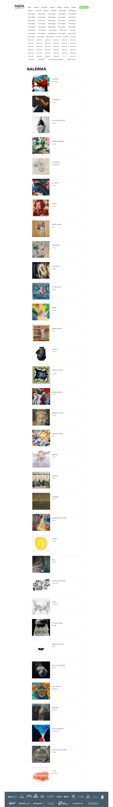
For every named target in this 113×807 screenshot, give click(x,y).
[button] (44, 7)
